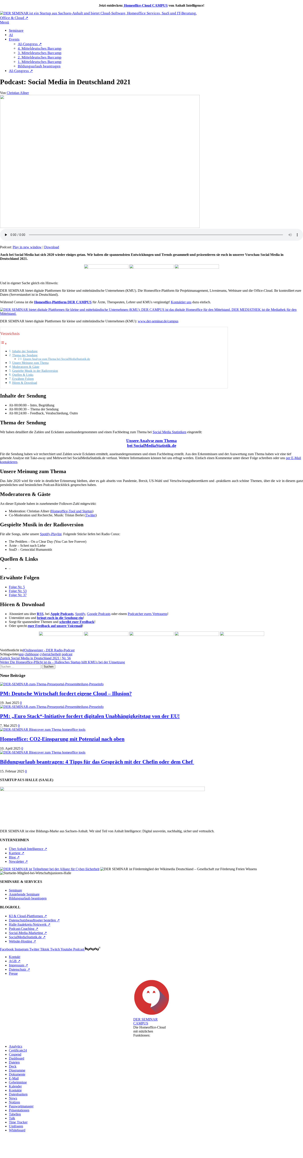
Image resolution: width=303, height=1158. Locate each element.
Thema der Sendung (24, 355)
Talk (12, 1118)
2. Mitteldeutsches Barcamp (39, 57)
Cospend (15, 1054)
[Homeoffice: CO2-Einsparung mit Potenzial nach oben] (42, 729)
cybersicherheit (50, 654)
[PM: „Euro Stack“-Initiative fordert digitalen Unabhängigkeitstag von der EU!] (52, 707)
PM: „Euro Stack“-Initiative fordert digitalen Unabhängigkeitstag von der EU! (90, 716)
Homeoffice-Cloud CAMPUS (145, 5)
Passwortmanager (21, 1106)
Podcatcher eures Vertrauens (147, 614)
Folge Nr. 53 (18, 591)
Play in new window (27, 247)
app (21, 654)
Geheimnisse (18, 1082)
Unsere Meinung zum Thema (30, 362)
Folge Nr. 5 (17, 587)
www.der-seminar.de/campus (158, 321)
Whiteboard (17, 1130)
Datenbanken (18, 1094)
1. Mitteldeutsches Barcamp (39, 62)
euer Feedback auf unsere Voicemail (55, 626)
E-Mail (14, 1078)
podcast (67, 654)
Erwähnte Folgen (23, 378)
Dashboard (16, 1058)
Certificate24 (18, 1050)
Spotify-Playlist (50, 534)
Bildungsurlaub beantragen (39, 66)
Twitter (91, 515)
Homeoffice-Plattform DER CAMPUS (63, 302)
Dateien (14, 1062)
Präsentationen (19, 1110)
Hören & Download (24, 382)
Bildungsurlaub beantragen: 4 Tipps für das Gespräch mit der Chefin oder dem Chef (97, 762)
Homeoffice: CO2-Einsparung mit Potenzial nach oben (62, 739)
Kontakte (15, 1090)
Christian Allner (18, 93)
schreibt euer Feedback (76, 622)
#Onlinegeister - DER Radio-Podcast (49, 650)
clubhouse (32, 654)
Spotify (80, 614)
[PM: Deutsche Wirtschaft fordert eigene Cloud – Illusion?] (52, 684)
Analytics (15, 1046)
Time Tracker (18, 1122)
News (13, 1098)
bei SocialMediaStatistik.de (151, 445)
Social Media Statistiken (169, 432)
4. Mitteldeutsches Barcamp (39, 48)
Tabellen (15, 1114)
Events (14, 39)
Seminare (16, 30)
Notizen (14, 1102)
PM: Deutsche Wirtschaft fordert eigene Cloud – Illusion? (66, 693)
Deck (12, 1066)
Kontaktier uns (181, 302)
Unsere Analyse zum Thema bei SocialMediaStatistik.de (56, 359)
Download (51, 247)
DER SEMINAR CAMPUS (145, 1021)
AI (11, 35)
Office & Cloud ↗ (14, 18)
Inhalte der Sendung (24, 351)
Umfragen (16, 1126)
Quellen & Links (22, 374)
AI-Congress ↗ (30, 44)
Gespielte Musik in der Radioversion (35, 370)
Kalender (15, 1086)
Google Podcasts (98, 614)
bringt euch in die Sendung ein (60, 618)
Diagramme (17, 1070)
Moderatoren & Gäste (25, 366)
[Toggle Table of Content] (3, 343)
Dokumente (17, 1074)
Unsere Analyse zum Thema (151, 440)
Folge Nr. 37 (18, 595)
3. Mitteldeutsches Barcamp (39, 53)
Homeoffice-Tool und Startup (71, 511)
